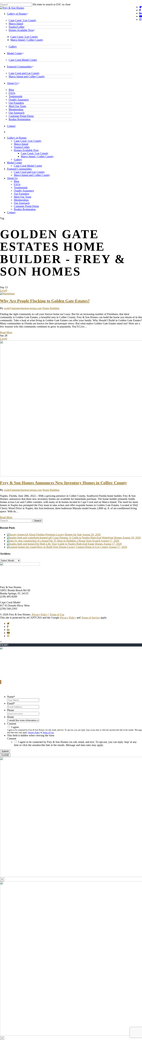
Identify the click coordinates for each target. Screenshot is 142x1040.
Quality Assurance (19, 99)
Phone (10, 710)
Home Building (50, 308)
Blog (11, 89)
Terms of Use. (48, 732)
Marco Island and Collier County (27, 76)
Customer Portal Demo (21, 116)
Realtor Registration (19, 119)
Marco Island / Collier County (26, 39)
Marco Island (16, 23)
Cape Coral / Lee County (22, 20)
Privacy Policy (40, 614)
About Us (12, 83)
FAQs (12, 93)
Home (10, 716)
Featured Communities (19, 66)
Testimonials (15, 96)
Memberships (16, 109)
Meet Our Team (17, 106)
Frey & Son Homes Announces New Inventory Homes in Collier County (63, 483)
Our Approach (16, 112)
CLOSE (5, 755)
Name (11, 696)
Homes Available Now (21, 30)
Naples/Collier (16, 26)
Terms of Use (57, 614)
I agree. (15, 727)
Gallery (13, 46)
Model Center (14, 53)
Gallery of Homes (16, 13)
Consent (11, 723)
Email (11, 703)
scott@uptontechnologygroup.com (23, 308)
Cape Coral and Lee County (24, 73)
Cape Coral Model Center (23, 59)
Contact (11, 126)
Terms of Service (90, 617)
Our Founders (16, 102)
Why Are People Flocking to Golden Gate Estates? (45, 301)
